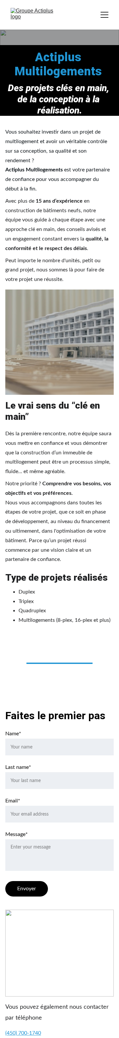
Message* (16, 834)
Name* (13, 733)
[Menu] (104, 15)
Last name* (18, 767)
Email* (12, 800)
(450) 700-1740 (23, 1033)
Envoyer (26, 888)
